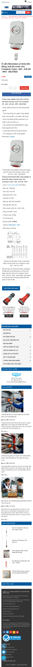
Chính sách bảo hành (8, 657)
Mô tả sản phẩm (16, 93)
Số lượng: (4, 84)
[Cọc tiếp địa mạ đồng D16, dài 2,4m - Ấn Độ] (7, 564)
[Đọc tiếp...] (4, 431)
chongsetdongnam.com (13, 609)
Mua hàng (24, 88)
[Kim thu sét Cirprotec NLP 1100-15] (7, 543)
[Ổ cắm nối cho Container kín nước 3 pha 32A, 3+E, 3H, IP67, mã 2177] (24, 299)
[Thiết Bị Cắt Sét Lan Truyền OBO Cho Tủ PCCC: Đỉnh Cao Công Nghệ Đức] (16, 401)
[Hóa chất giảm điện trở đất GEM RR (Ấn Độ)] (7, 554)
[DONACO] (16, 7)
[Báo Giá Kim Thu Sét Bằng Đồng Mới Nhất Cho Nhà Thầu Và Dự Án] (16, 488)
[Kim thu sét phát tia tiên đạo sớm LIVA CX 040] (7, 532)
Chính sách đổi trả (7, 654)
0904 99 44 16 (12, 604)
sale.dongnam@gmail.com (18, 382)
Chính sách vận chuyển (8, 652)
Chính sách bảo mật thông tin (10, 649)
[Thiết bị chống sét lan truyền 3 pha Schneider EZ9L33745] (7, 574)
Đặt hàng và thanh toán (8, 647)
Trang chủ (3, 16)
